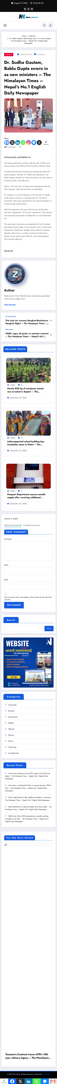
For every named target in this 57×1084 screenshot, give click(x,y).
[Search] (44, 25)
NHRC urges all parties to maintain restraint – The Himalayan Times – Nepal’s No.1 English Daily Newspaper (27, 335)
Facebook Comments (31, 525)
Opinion (11, 735)
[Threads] (39, 142)
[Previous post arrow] (50, 320)
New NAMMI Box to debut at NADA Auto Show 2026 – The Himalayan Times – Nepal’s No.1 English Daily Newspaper (28, 808)
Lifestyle (11, 723)
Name (6, 565)
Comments (7, 539)
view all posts (10, 305)
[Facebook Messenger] (33, 142)
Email (6, 579)
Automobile (12, 705)
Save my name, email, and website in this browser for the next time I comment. (28, 598)
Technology (12, 747)
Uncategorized (13, 753)
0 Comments (41, 54)
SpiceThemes (46, 890)
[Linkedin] (17, 142)
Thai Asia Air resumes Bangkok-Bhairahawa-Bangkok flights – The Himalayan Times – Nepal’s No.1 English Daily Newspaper (27, 322)
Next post (9, 329)
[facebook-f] (25, 9)
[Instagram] (28, 142)
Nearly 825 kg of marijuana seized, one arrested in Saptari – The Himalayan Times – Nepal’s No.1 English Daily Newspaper (25, 390)
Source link (8, 250)
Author (9, 290)
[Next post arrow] (50, 335)
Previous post (11, 316)
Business (11, 711)
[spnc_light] (50, 25)
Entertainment (13, 717)
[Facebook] (6, 142)
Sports (10, 741)
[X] (12, 142)
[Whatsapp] (23, 142)
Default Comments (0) (12, 525)
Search (11, 620)
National (8, 54)
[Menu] (5, 25)
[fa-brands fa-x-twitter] (28, 9)
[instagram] (32, 9)
